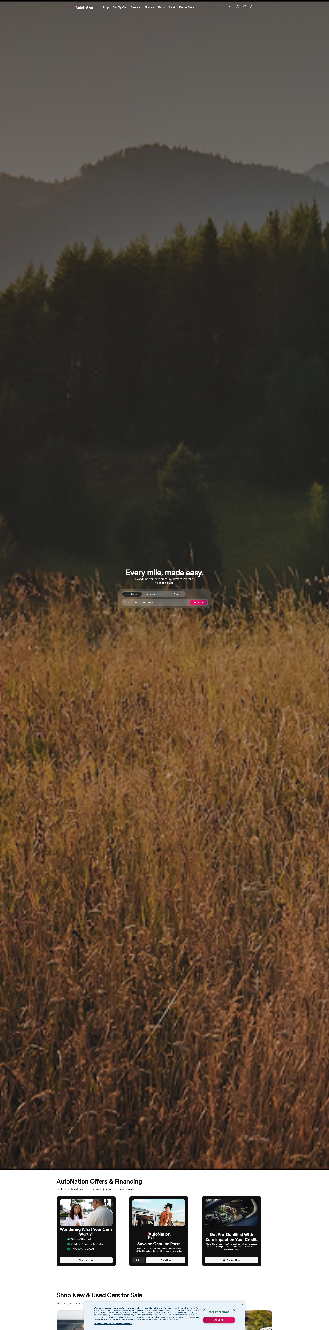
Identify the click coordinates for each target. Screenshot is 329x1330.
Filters (176, 594)
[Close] (242, 1304)
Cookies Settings (218, 1312)
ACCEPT (218, 1320)
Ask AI (152, 594)
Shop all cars (198, 602)
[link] (87, 7)
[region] (164, 1316)
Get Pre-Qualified (231, 1260)
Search (134, 594)
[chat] (237, 6)
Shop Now (166, 1260)
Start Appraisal (86, 1260)
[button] (105, 7)
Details (138, 1260)
